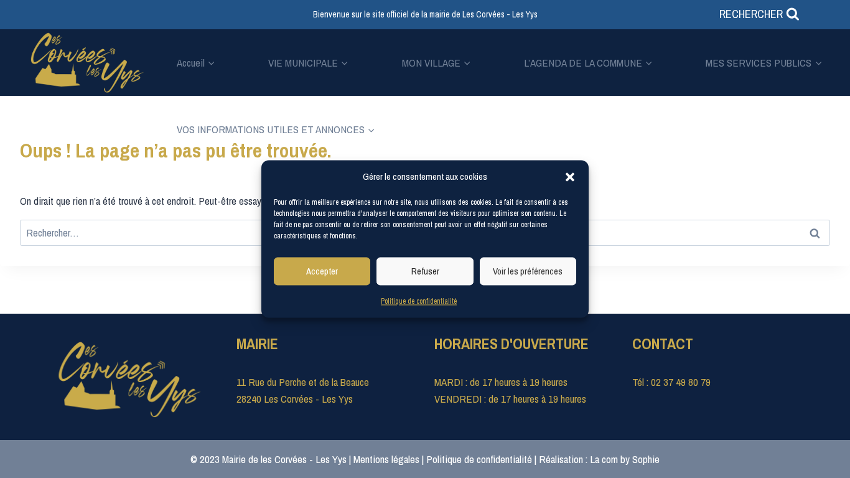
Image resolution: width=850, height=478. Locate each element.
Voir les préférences (528, 271)
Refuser (425, 271)
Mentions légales (386, 459)
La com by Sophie (625, 459)
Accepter (322, 271)
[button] (570, 177)
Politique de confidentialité (419, 301)
